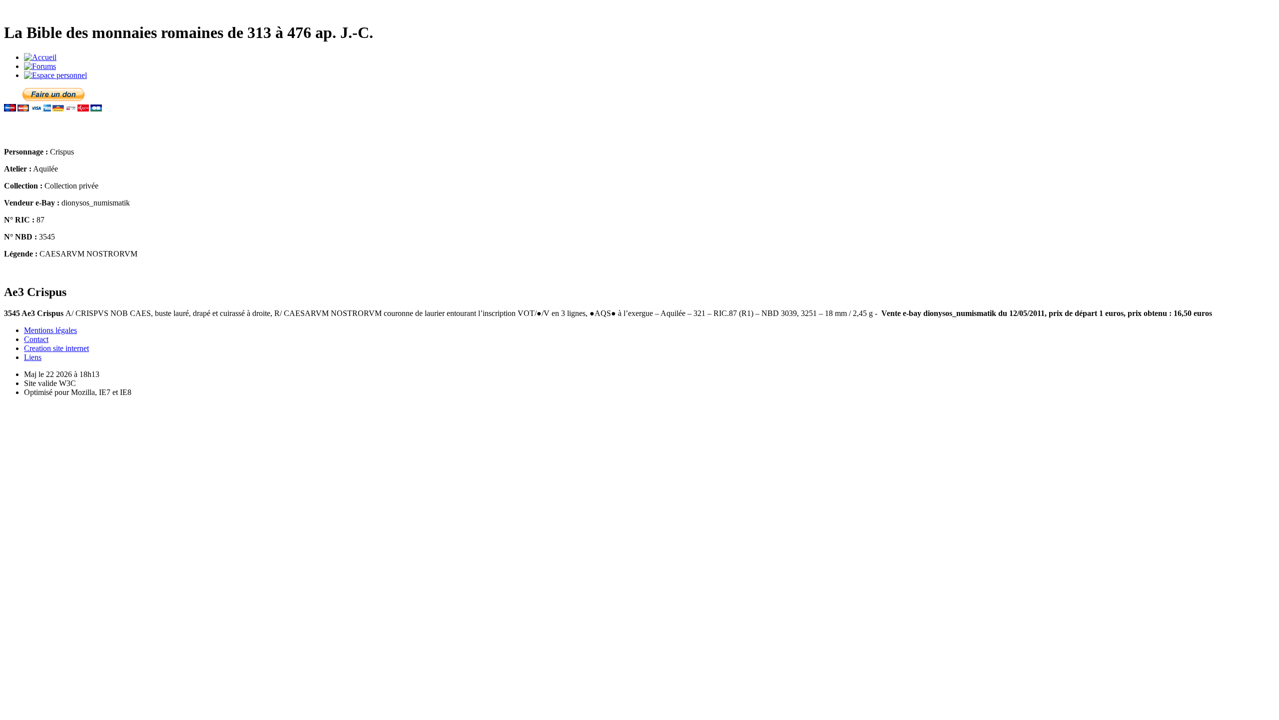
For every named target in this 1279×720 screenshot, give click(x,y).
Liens (32, 357)
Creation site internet (56, 348)
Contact (36, 339)
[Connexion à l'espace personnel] (55, 75)
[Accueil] (40, 57)
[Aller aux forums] (40, 66)
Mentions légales (50, 330)
